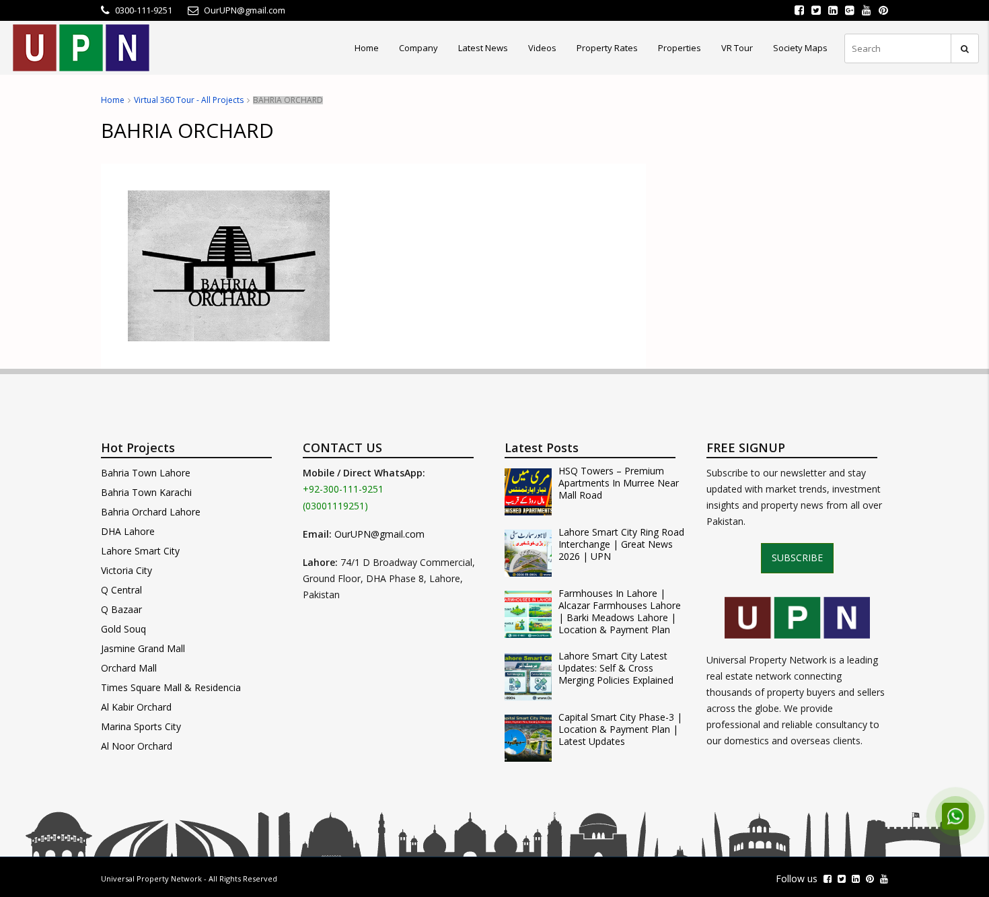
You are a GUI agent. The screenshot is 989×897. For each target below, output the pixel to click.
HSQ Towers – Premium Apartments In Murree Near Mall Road (618, 483)
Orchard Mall (129, 667)
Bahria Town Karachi (146, 492)
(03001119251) (335, 505)
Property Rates (607, 48)
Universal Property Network (151, 878)
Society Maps (800, 48)
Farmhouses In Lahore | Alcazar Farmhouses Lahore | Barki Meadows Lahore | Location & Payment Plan (619, 611)
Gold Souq (123, 628)
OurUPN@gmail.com (379, 534)
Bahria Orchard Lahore (150, 511)
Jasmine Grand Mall (143, 648)
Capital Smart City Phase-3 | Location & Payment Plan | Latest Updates (620, 729)
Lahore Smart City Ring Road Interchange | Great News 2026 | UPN (621, 544)
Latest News (483, 48)
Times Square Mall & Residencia (171, 687)
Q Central (121, 589)
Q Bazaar (121, 609)
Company (418, 48)
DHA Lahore (128, 531)
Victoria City (126, 570)
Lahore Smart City (140, 550)
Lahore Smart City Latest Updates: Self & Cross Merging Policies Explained (615, 668)
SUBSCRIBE (797, 557)
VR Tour (737, 48)
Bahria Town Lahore (145, 472)
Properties (679, 48)
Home (367, 48)
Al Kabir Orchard (136, 707)
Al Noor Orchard (136, 746)
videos (542, 48)
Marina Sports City (141, 726)
